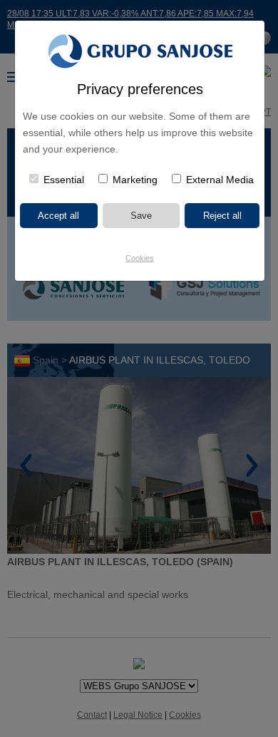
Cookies (139, 258)
